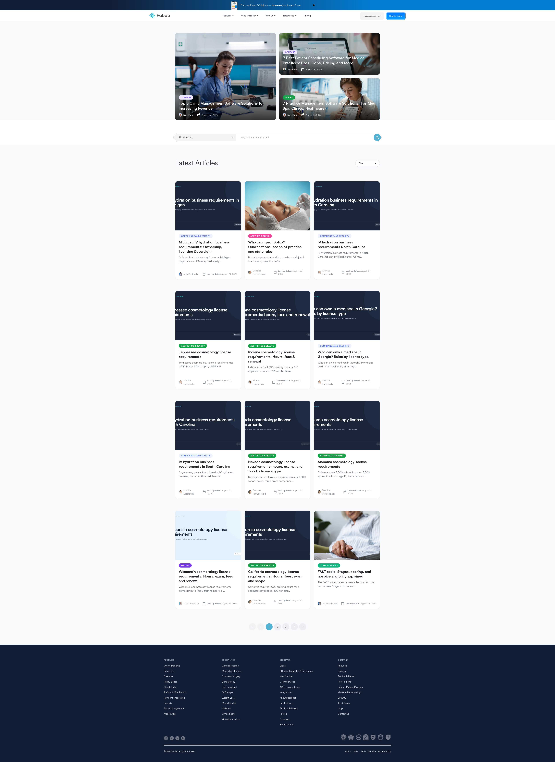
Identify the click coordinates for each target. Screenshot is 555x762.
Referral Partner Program (350, 687)
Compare (284, 719)
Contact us (343, 713)
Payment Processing (174, 697)
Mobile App (169, 713)
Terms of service (368, 751)
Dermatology (228, 681)
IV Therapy (227, 692)
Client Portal (170, 687)
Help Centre (286, 676)
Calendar (168, 676)
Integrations (286, 692)
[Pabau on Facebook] (172, 738)
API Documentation (290, 687)
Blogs (283, 665)
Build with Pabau (346, 676)
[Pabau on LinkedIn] (183, 738)
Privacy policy (384, 751)
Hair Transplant (229, 687)
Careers (342, 671)
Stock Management (174, 708)
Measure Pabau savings (349, 692)
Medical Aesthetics (231, 671)
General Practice (230, 665)
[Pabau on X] (177, 738)
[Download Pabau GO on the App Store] (313, 5)
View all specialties (231, 719)
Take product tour (372, 15)
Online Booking (172, 665)
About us (342, 665)
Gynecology (228, 713)
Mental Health (229, 703)
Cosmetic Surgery (231, 676)
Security (342, 697)
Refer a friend (344, 681)
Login (341, 708)
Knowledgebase (288, 697)
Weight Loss (228, 697)
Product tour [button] (286, 703)
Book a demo (396, 15)
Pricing (307, 15)
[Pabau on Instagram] (166, 738)
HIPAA (356, 751)
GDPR (348, 751)
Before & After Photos (175, 692)
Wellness (226, 708)
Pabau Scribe (170, 681)
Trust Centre (344, 703)
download (277, 5)
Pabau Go (169, 671)
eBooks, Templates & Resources (296, 671)
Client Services (287, 681)
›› (303, 626)
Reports (168, 703)
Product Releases (289, 708)
